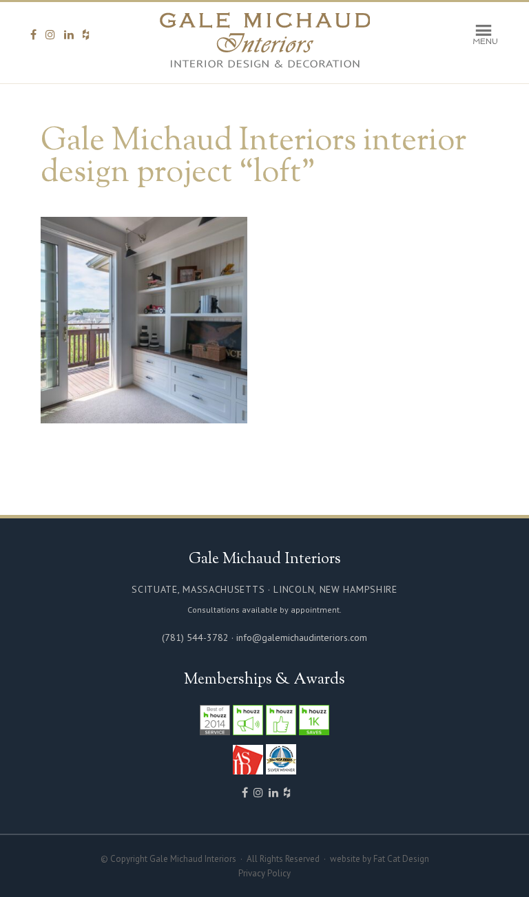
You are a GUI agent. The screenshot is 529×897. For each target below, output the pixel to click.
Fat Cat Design (401, 859)
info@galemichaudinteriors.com (301, 637)
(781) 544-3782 (195, 637)
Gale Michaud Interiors (265, 40)
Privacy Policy (264, 873)
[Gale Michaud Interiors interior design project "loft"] (144, 416)
